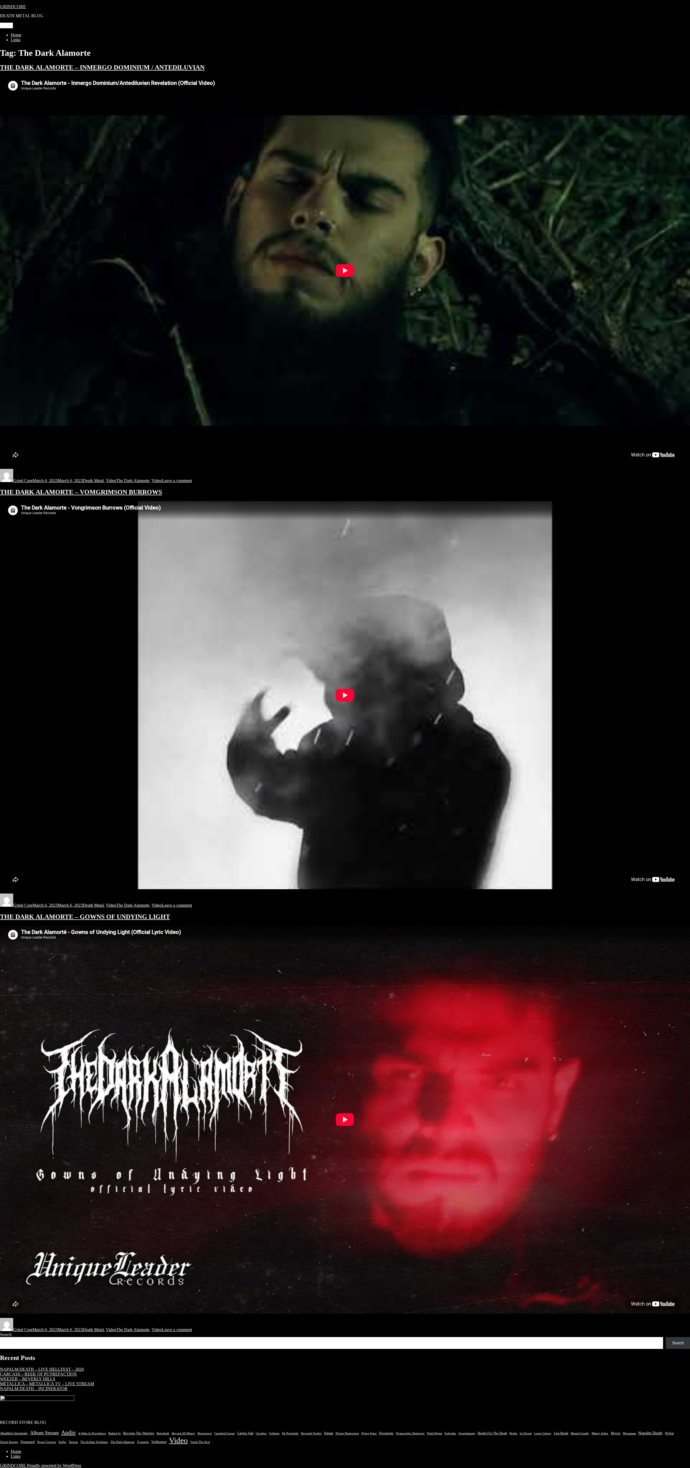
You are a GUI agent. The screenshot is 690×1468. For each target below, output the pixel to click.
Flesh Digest (434, 1433)
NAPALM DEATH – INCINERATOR (34, 1388)
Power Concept (46, 1441)
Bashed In (114, 1433)
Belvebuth (163, 1433)
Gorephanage (466, 1433)
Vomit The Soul (200, 1441)
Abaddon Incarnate (14, 1433)
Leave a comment (177, 480)
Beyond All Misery (183, 1433)
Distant (328, 1433)
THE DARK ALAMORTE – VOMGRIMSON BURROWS (81, 492)
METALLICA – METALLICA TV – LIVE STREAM (47, 1384)
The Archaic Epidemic (94, 1442)
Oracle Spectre (9, 1442)
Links (15, 39)
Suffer (62, 1442)
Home (16, 35)
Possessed (27, 1442)
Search (6, 1334)
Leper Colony (542, 1433)
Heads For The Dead (492, 1433)
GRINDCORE (13, 6)
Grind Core (23, 480)
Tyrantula (143, 1442)
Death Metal (93, 480)
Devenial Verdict (311, 1433)
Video (111, 480)
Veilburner (159, 1442)
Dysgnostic (386, 1433)
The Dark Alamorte (132, 480)
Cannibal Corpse (224, 1433)
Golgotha (450, 1433)
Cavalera (261, 1433)
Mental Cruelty (580, 1433)
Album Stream (44, 1432)
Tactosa (73, 1442)
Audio (68, 1432)
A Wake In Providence (92, 1433)
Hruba (513, 1433)
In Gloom (526, 1433)
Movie (615, 1433)
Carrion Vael (245, 1433)
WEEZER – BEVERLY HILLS (27, 1379)
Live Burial (561, 1433)
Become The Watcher (138, 1433)
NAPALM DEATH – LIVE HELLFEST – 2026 (42, 1369)
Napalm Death (650, 1433)
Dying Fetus (369, 1433)
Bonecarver (205, 1433)
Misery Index (600, 1433)
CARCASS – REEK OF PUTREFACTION (38, 1374)
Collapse (274, 1433)
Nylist (669, 1433)
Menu (6, 25)
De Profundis (290, 1433)
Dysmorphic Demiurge (410, 1433)
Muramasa (629, 1433)
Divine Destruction (347, 1433)
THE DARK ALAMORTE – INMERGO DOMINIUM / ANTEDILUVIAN (102, 67)
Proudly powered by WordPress (54, 1465)
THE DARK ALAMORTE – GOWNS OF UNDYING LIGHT (85, 916)
